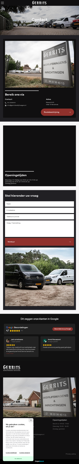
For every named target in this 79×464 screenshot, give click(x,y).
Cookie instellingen (11, 452)
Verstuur (11, 241)
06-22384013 (11, 102)
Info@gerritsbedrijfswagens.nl (16, 105)
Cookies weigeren (24, 452)
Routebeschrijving (51, 112)
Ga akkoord (18, 458)
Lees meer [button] (10, 353)
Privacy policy (71, 454)
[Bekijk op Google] (8, 341)
